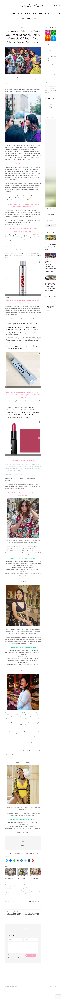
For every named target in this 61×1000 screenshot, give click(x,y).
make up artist (15, 891)
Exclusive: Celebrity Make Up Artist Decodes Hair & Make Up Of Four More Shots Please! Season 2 (50, 266)
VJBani (18, 895)
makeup (12, 893)
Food (34, 13)
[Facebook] (52, 5)
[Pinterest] (56, 5)
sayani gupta (34, 893)
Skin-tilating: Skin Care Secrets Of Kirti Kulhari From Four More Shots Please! (35, 878)
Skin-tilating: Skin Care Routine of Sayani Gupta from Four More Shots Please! (22, 878)
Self (40, 13)
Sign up (50, 225)
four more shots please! (10, 887)
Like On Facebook (50, 296)
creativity (21, 884)
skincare (10, 895)
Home (13, 13)
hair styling (26, 887)
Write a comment (34, 901)
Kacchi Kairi (30, 6)
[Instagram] (59, 5)
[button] (7, 278)
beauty (8, 884)
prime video (28, 893)
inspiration (7, 889)
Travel (47, 13)
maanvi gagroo (8, 891)
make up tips (31, 891)
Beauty (20, 13)
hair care (21, 887)
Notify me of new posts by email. (18, 957)
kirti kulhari (17, 889)
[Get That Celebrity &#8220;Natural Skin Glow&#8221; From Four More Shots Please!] (10, 871)
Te (22, 460)
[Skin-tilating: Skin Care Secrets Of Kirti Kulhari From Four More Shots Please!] (35, 871)
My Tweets (47, 310)
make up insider (23, 891)
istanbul (12, 889)
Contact (36, 18)
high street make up (34, 887)
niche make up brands (19, 893)
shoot (6, 895)
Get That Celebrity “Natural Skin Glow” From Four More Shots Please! (9, 878)
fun (17, 887)
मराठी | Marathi (26, 18)
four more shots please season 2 (32, 884)
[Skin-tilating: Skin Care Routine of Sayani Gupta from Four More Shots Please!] (22, 871)
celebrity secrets (15, 884)
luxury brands (35, 889)
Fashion (27, 13)
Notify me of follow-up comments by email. (20, 954)
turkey (14, 895)
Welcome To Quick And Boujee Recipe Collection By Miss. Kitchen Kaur (50, 246)
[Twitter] (54, 5)
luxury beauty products (25, 889)
